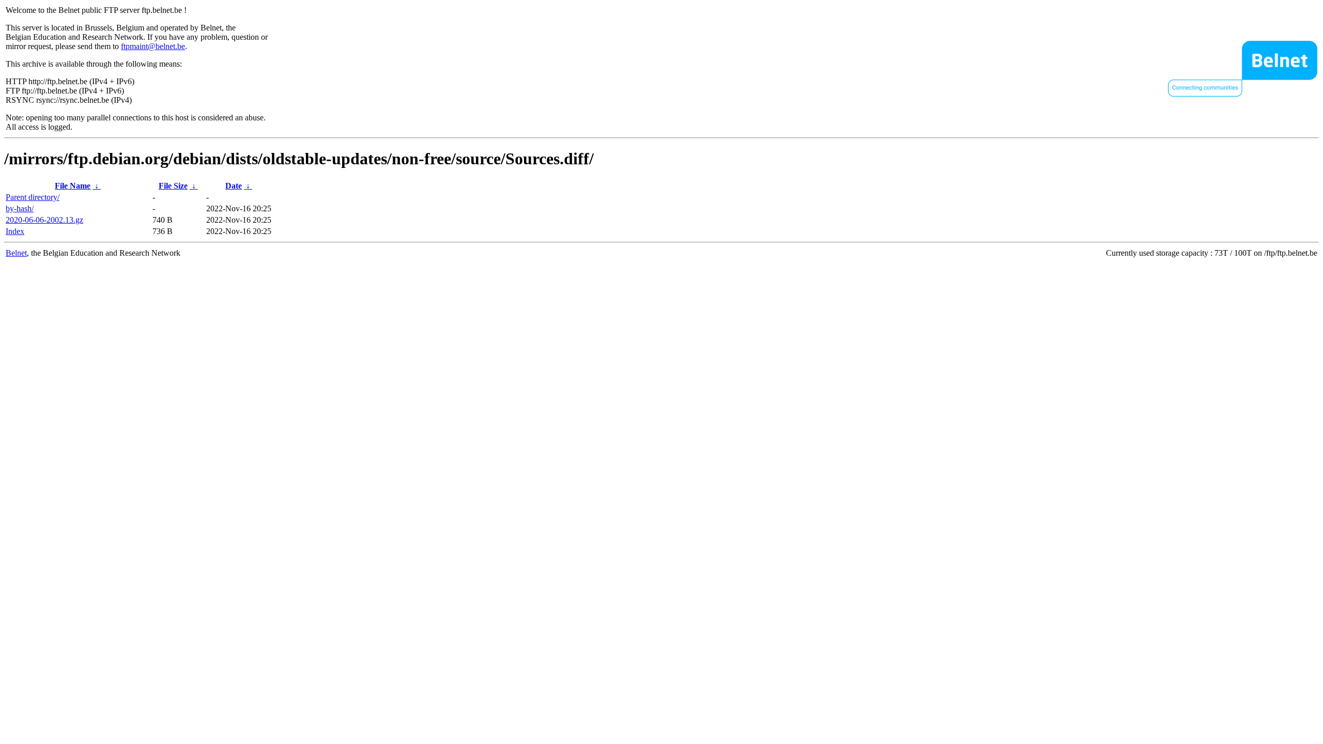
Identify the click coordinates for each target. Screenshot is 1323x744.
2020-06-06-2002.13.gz (44, 219)
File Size (173, 185)
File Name (72, 185)
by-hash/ (20, 208)
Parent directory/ (32, 197)
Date (233, 185)
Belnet (16, 253)
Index (15, 231)
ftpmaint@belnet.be (153, 46)
